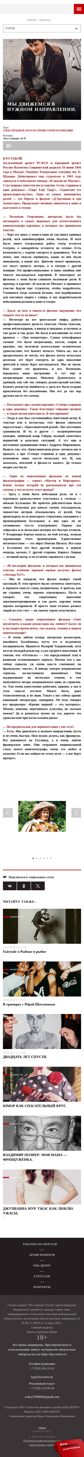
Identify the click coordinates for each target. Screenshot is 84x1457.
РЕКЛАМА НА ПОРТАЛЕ (40, 1244)
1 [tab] (33, 858)
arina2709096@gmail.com (42, 1396)
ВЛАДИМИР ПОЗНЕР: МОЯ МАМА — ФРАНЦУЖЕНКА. (35, 1157)
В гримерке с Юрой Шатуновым (29, 1004)
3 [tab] (40, 858)
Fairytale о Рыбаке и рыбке (24, 951)
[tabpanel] (42, 818)
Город (10, 28)
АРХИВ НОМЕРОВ (42, 1254)
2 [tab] (36, 858)
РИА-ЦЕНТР (42, 1265)
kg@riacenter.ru (42, 1377)
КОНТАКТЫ (42, 1287)
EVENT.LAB (42, 1276)
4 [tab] (43, 858)
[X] (38, 886)
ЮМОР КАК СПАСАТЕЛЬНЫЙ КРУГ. (34, 1106)
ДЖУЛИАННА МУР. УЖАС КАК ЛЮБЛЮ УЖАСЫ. (38, 1211)
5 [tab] (47, 858)
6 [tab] (50, 858)
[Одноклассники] (24, 886)
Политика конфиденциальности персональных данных (42, 1442)
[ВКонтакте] (10, 886)
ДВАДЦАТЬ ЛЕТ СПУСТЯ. (25, 1057)
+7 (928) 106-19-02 (42, 1368)
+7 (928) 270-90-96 (42, 1388)
